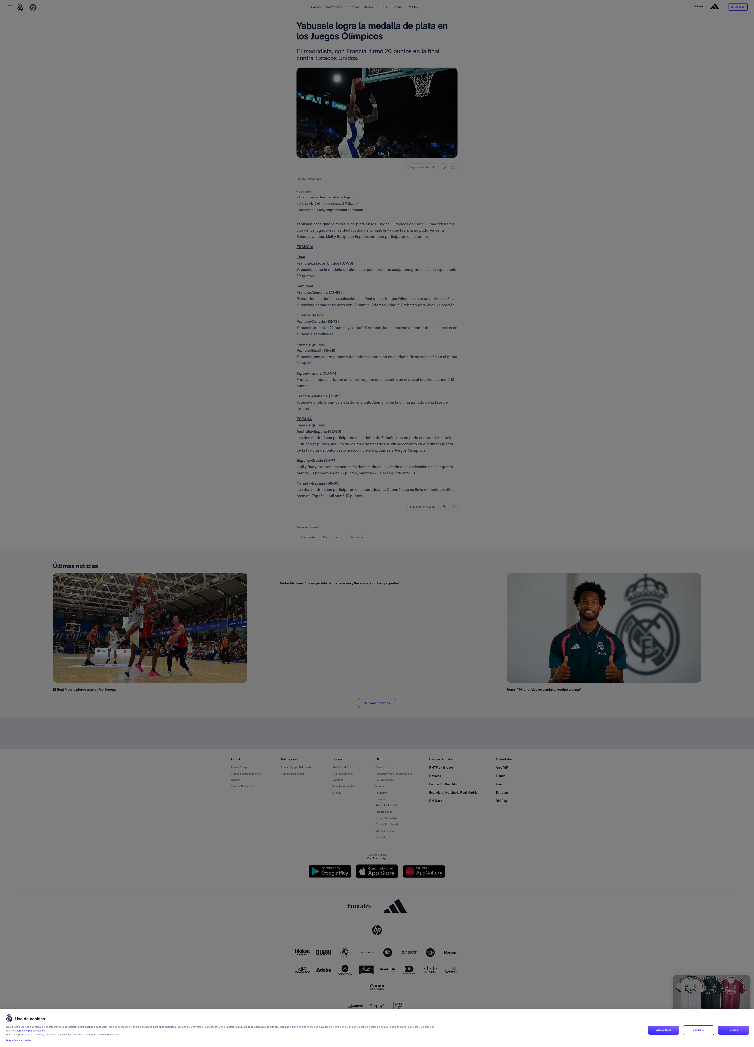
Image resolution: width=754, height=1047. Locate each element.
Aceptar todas (663, 1030)
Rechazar (733, 1030)
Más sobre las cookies (18, 1040)
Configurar (698, 1030)
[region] (377, 1028)
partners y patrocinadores (30, 1030)
